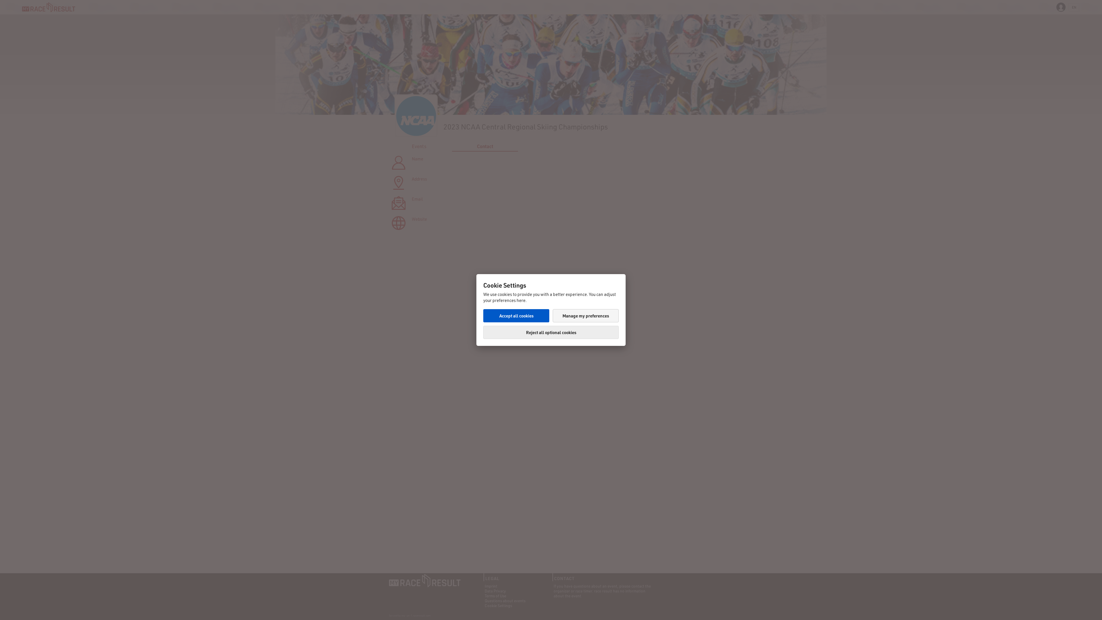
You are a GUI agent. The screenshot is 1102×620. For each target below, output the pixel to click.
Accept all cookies (516, 316)
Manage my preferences (585, 316)
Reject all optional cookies (551, 332)
